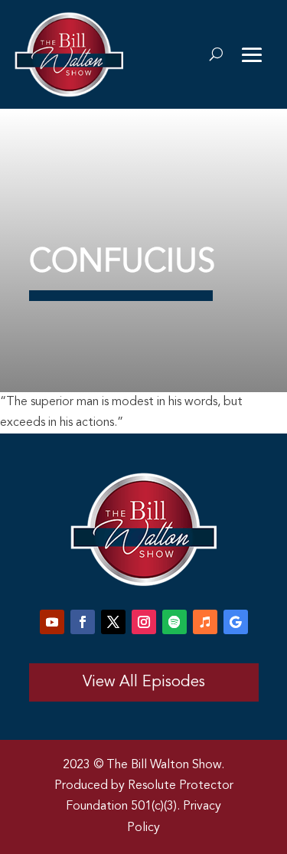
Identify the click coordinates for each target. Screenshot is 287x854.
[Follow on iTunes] (205, 622)
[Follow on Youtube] (52, 622)
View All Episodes (144, 682)
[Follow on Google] (235, 622)
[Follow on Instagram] (144, 622)
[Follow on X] (113, 622)
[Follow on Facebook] (82, 622)
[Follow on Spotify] (174, 622)
